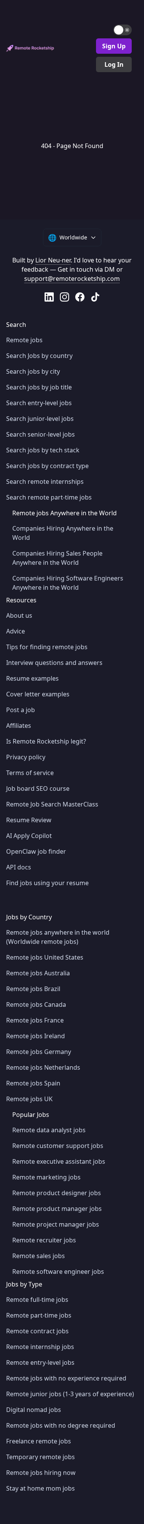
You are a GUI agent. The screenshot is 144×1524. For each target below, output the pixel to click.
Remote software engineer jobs (58, 1271)
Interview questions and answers (54, 662)
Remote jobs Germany (38, 1051)
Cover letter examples (38, 694)
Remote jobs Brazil (33, 989)
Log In (114, 64)
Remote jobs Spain (33, 1083)
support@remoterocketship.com (72, 278)
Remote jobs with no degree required (60, 1425)
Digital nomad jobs (33, 1409)
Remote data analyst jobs (49, 1130)
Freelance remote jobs (38, 1441)
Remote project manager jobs (55, 1224)
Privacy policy (25, 757)
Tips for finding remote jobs (47, 647)
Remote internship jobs (40, 1347)
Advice (15, 631)
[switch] (122, 30)
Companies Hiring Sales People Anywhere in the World (57, 558)
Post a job (20, 710)
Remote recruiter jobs (44, 1240)
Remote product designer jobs (56, 1193)
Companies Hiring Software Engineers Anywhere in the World (67, 583)
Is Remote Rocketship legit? (46, 741)
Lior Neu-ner (53, 260)
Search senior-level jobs (40, 434)
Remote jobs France (35, 1020)
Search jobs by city (33, 371)
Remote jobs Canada (36, 1004)
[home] (30, 48)
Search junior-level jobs (40, 418)
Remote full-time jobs (37, 1299)
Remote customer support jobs (57, 1145)
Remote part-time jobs (38, 1315)
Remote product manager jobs (57, 1208)
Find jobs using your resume (47, 883)
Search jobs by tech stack (42, 450)
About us (19, 615)
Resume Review (28, 820)
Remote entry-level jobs (40, 1362)
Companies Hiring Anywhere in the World (62, 533)
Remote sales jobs (38, 1256)
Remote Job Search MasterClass (52, 804)
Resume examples (32, 678)
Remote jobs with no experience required (66, 1378)
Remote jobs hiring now (41, 1472)
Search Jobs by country (39, 355)
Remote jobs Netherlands (43, 1067)
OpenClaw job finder (36, 851)
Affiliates (18, 725)
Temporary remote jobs (40, 1457)
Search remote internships (45, 481)
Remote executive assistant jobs (58, 1161)
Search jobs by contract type (47, 466)
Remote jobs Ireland (35, 1036)
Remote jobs (24, 340)
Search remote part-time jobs (49, 497)
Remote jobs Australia (38, 973)
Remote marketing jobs (46, 1177)
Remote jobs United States (44, 957)
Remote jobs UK (29, 1099)
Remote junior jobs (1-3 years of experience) (70, 1394)
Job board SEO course (38, 788)
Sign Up (114, 46)
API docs (18, 867)
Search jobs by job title (39, 387)
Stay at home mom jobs (40, 1488)
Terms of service (30, 773)
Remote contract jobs (37, 1331)
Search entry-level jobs (39, 403)
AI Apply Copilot (29, 835)
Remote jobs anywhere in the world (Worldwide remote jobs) (57, 937)
